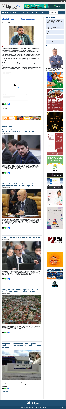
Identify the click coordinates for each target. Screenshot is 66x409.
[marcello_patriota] (55, 284)
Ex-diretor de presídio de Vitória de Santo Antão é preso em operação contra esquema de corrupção (54, 37)
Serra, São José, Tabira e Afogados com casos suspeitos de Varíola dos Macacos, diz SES (20, 291)
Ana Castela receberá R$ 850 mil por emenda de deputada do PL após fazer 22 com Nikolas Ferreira (54, 41)
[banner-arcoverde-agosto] (21, 118)
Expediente (15, 12)
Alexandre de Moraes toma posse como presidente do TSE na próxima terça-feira (18, 185)
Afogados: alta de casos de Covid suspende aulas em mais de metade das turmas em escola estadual (21, 346)
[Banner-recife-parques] (55, 80)
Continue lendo (5, 176)
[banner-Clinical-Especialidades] (55, 143)
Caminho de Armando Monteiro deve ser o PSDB (21, 238)
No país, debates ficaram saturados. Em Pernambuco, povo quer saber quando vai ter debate (54, 32)
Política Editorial (21, 12)
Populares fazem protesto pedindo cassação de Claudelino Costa (32, 110)
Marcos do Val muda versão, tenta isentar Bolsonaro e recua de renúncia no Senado (18, 131)
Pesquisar (61, 11)
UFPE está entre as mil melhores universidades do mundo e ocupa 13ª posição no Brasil (54, 21)
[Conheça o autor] (55, 57)
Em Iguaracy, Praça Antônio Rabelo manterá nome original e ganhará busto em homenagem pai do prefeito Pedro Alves (55, 27)
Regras (36, 12)
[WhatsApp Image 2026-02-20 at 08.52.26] (55, 122)
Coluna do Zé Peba (30, 12)
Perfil (10, 12)
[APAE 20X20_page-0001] (55, 163)
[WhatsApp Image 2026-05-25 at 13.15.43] (55, 100)
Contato (41, 12)
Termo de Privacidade (43, 407)
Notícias (8, 17)
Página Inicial (5, 12)
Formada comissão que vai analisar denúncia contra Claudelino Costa (20, 110)
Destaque (4, 17)
